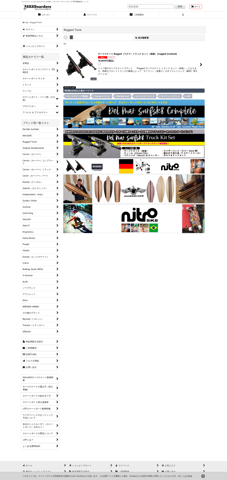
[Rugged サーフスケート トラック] (98, 166)
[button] (183, 15)
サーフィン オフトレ (170, 96)
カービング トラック (145, 96)
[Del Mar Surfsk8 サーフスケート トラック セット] (134, 143)
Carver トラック (102, 96)
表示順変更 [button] (143, 37)
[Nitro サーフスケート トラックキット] (170, 166)
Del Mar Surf (123, 96)
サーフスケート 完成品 (77, 96)
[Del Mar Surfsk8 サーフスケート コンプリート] (134, 113)
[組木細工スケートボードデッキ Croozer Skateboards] (134, 188)
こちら (189, 476)
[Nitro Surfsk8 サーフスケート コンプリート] (134, 218)
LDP (188, 96)
